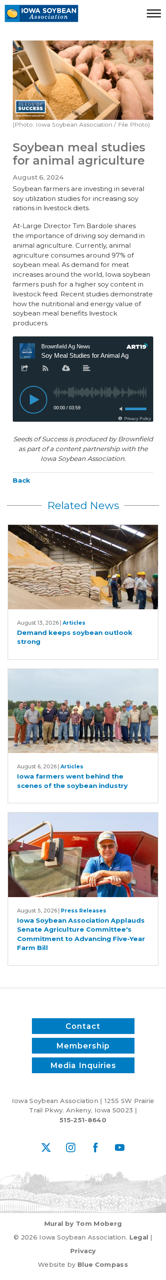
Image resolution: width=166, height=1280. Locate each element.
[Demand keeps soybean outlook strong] (83, 567)
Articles (74, 623)
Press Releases (83, 910)
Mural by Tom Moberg (83, 1224)
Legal (139, 1237)
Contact (83, 1026)
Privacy (83, 1251)
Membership (83, 1045)
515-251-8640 (83, 1120)
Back (21, 480)
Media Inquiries (83, 1065)
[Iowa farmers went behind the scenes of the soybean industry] (83, 711)
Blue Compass (102, 1264)
